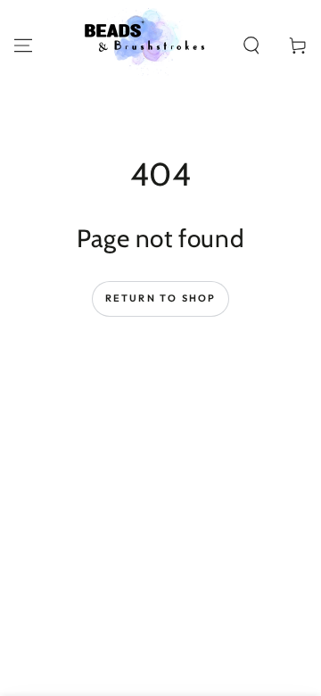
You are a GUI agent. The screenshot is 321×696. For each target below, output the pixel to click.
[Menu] (23, 45)
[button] (251, 45)
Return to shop (161, 298)
